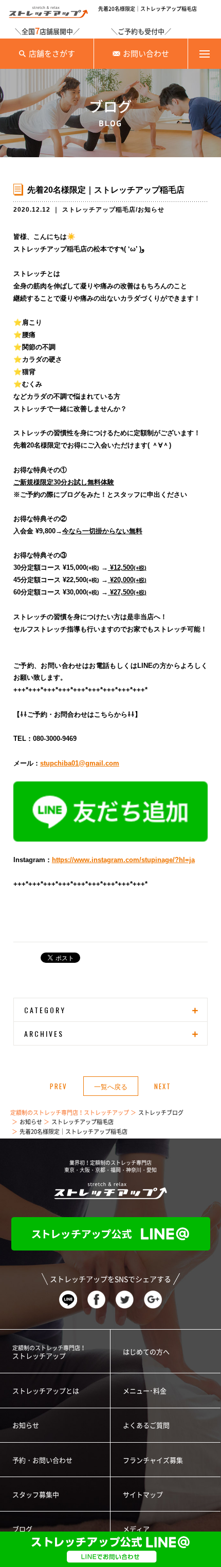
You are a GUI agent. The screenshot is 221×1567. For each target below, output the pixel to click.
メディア (136, 1529)
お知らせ (151, 209)
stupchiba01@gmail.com (79, 763)
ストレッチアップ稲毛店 (99, 209)
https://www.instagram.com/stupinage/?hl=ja (123, 860)
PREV (58, 1086)
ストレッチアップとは (45, 1391)
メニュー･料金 (145, 1391)
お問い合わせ (146, 54)
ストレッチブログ (160, 1112)
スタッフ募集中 (35, 1494)
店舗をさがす (52, 54)
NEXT (162, 1086)
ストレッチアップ (49, 1352)
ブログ (22, 1529)
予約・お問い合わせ (42, 1460)
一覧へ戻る (110, 1086)
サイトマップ (143, 1494)
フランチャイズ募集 (153, 1460)
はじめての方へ (146, 1352)
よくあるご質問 (146, 1425)
